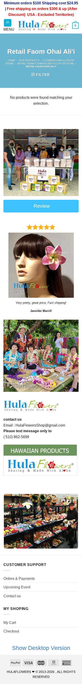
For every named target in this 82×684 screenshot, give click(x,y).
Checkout (11, 631)
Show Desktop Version (41, 648)
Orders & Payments (19, 578)
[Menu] (7, 23)
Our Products (29, 60)
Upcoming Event (16, 587)
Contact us (12, 596)
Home (11, 60)
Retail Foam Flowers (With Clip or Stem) (45, 63)
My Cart (9, 623)
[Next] (71, 355)
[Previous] (11, 355)
